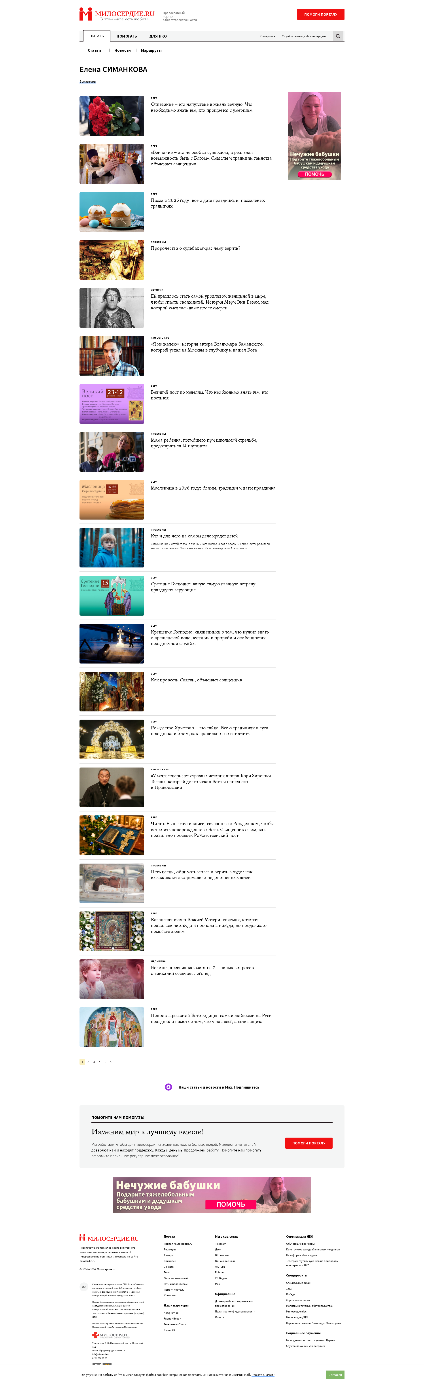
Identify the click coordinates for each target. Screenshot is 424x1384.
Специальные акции (298, 1283)
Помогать (127, 36)
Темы (167, 1272)
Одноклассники (225, 1261)
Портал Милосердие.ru (178, 1244)
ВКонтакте (222, 1255)
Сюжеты (169, 1267)
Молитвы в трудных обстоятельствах (309, 1306)
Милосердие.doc (296, 1311)
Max (217, 1284)
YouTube (220, 1267)
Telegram (220, 1244)
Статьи (94, 50)
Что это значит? (263, 1375)
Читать (97, 35)
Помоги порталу (320, 14)
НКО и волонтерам (175, 1284)
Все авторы (88, 81)
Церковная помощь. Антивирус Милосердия (313, 1323)
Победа (290, 1294)
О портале (267, 36)
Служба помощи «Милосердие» (304, 36)
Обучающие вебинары (300, 1244)
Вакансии (170, 1261)
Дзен (218, 1249)
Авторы (168, 1255)
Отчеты (220, 1317)
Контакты (170, 1295)
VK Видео (221, 1278)
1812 (289, 1288)
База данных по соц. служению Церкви (310, 1340)
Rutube (219, 1272)
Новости (122, 50)
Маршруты (151, 50)
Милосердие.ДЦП (297, 1317)
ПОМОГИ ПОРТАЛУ (309, 1143)
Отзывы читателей (176, 1278)
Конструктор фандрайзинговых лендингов (313, 1249)
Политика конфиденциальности (235, 1311)
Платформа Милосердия (301, 1255)
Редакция (170, 1249)
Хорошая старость (298, 1300)
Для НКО (158, 36)
